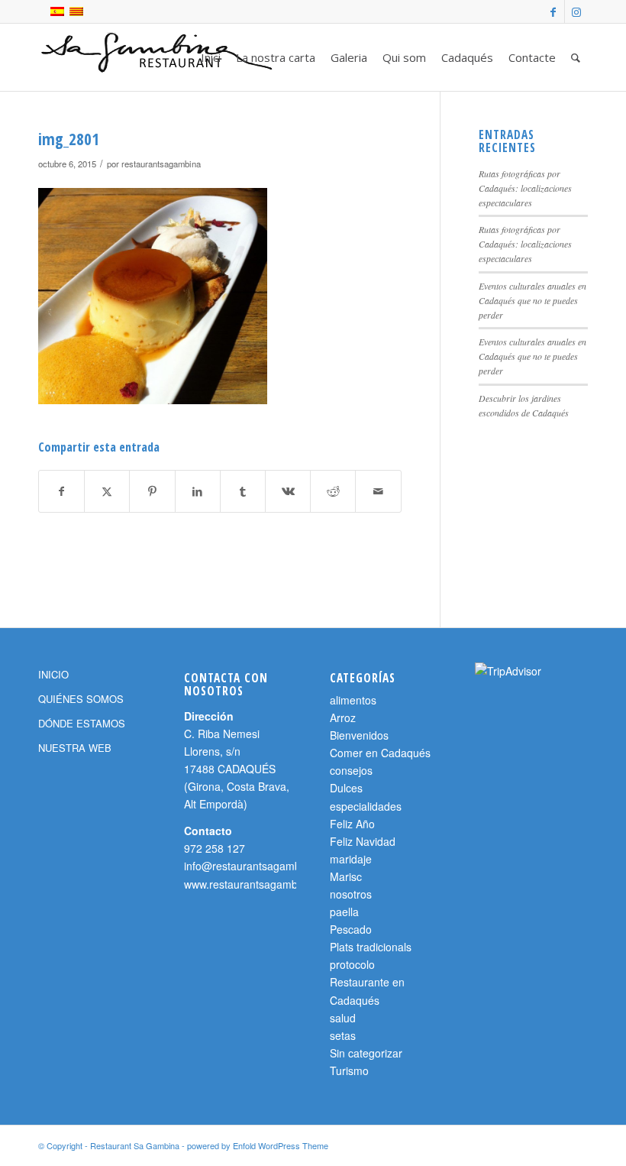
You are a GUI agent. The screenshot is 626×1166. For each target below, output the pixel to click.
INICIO (53, 674)
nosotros (351, 894)
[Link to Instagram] (576, 11)
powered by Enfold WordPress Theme (257, 1145)
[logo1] (159, 57)
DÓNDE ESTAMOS (81, 723)
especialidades (366, 806)
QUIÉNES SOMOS (81, 699)
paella (344, 911)
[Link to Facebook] (553, 11)
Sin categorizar (366, 1053)
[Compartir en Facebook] (61, 491)
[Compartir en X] (107, 491)
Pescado (351, 929)
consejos (351, 770)
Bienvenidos (359, 735)
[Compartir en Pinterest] (152, 491)
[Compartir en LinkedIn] (198, 491)
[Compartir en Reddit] (333, 491)
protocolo (352, 964)
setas (343, 1035)
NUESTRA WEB (74, 747)
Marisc (346, 876)
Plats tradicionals (370, 946)
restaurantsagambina (161, 163)
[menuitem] (210, 57)
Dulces (346, 787)
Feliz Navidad (362, 841)
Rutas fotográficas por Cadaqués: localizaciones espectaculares (525, 188)
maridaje (351, 858)
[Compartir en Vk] (288, 491)
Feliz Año (352, 823)
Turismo (349, 1070)
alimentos (353, 700)
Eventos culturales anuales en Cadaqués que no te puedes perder (532, 300)
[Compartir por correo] (378, 491)
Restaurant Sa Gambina (134, 1145)
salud (343, 1017)
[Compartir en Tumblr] (243, 491)
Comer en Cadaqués (380, 752)
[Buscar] (575, 57)
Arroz (343, 717)
